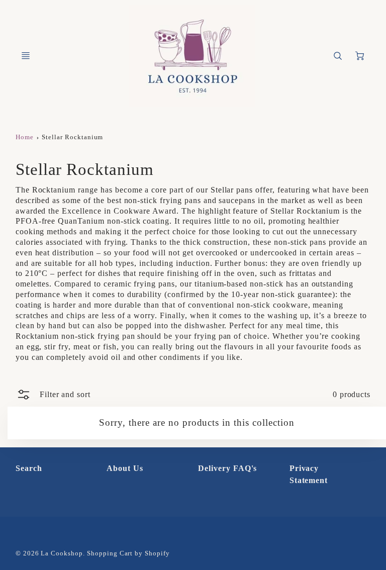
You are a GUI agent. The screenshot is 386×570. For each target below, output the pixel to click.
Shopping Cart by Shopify (128, 553)
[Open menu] (26, 56)
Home (25, 137)
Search (29, 468)
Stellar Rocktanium (72, 137)
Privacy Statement (309, 474)
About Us (125, 468)
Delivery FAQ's (227, 468)
